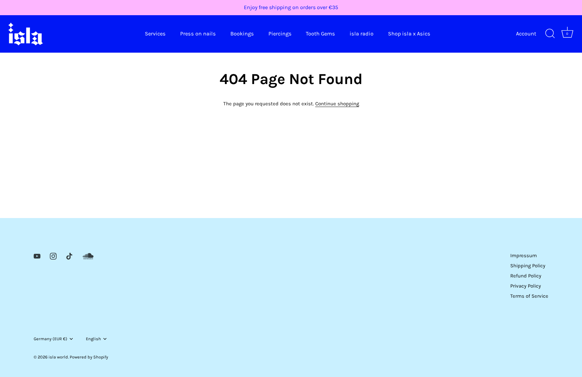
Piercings (280, 33)
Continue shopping (337, 104)
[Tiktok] (69, 255)
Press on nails (198, 33)
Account (526, 33)
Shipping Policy (527, 266)
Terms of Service (529, 296)
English (93, 338)
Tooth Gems (320, 33)
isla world (58, 356)
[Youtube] (37, 255)
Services (155, 33)
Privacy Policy (525, 286)
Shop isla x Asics (409, 33)
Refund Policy (525, 276)
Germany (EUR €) (50, 338)
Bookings (242, 33)
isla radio (362, 33)
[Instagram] (53, 255)
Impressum (523, 255)
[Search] (550, 33)
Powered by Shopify (89, 356)
